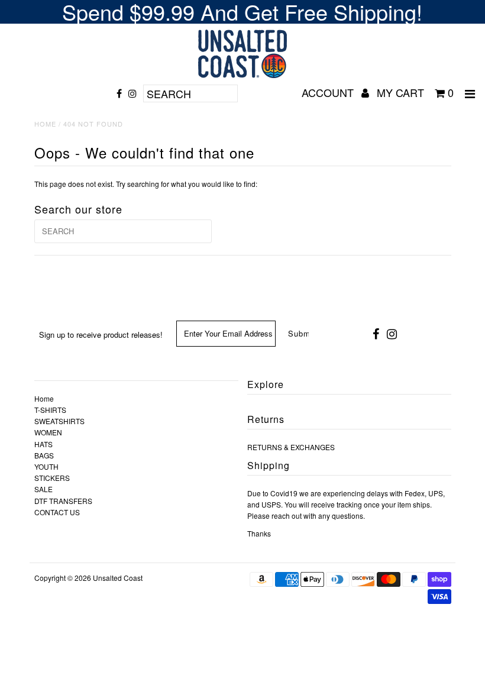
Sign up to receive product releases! (101, 334)
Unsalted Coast (118, 578)
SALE (43, 489)
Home (45, 123)
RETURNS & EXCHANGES (291, 447)
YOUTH (46, 466)
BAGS (44, 455)
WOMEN (48, 432)
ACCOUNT (329, 92)
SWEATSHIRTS (59, 421)
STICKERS (52, 478)
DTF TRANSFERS (63, 501)
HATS (43, 444)
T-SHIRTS (50, 410)
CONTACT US (57, 512)
